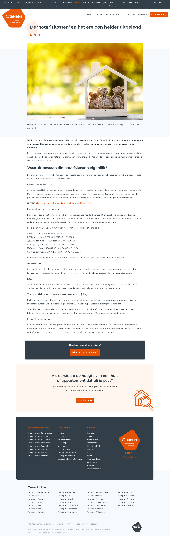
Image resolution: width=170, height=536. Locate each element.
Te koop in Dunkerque (37, 512)
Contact (123, 3)
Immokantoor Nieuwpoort (39, 443)
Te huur (99, 14)
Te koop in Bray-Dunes (37, 496)
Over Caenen (112, 4)
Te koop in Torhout (95, 509)
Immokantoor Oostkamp (38, 449)
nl (160, 3)
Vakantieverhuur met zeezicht (70, 459)
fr (165, 3)
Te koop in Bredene (36, 499)
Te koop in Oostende (96, 496)
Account (152, 3)
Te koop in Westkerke (126, 499)
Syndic (17, 3)
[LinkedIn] (128, 453)
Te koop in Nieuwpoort (67, 512)
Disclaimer (49, 524)
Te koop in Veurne (124, 492)
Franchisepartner (136, 3)
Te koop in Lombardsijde (68, 505)
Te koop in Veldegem (96, 512)
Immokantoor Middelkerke (39, 439)
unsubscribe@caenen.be (60, 532)
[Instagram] (132, 453)
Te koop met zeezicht (67, 453)
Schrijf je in (83, 400)
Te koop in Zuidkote (125, 505)
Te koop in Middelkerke (67, 509)
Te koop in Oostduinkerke (97, 492)
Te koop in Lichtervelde (67, 502)
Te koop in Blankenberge (38, 492)
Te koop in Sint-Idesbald (97, 505)
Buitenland (67, 3)
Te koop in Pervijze (95, 499)
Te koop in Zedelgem (125, 502)
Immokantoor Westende (38, 453)
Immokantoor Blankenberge (40, 433)
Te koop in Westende (125, 496)
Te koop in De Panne (37, 509)
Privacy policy (61, 524)
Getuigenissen (29, 3)
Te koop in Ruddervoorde (97, 502)
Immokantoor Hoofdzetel (39, 456)
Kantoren (8, 3)
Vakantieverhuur (114, 14)
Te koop (89, 14)
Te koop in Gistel (64, 496)
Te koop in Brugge (36, 502)
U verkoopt (130, 14)
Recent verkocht (53, 4)
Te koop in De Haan (36, 505)
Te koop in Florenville (66, 492)
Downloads (42, 3)
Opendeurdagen (99, 3)
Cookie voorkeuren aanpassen (83, 524)
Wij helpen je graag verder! (85, 352)
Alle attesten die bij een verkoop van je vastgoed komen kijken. (65, 203)
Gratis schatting (158, 14)
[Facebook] (125, 453)
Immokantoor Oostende (38, 446)
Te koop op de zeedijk (67, 456)
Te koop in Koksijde (66, 499)
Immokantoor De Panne (38, 436)
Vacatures (85, 3)
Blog (77, 3)
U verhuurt (143, 14)
